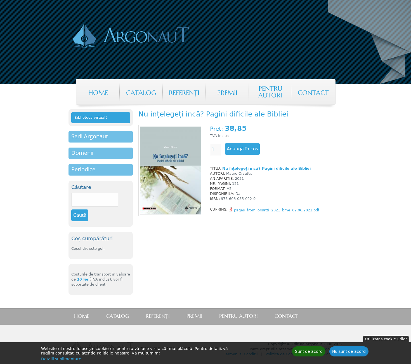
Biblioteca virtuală (91, 117)
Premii (227, 92)
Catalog (141, 92)
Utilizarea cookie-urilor (386, 339)
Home (98, 92)
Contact (313, 92)
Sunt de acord (309, 351)
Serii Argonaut (89, 136)
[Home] (153, 36)
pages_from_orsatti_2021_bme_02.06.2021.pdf (276, 210)
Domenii (82, 153)
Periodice (83, 169)
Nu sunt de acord (349, 351)
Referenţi (184, 92)
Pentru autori (270, 91)
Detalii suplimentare (61, 359)
